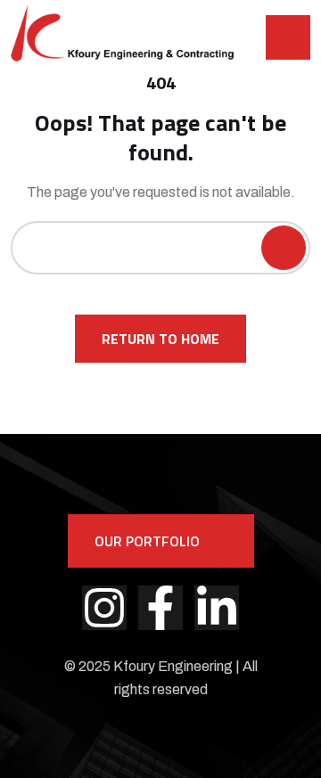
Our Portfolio (147, 541)
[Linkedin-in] (216, 608)
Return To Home (160, 338)
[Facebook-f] (160, 608)
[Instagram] (104, 608)
